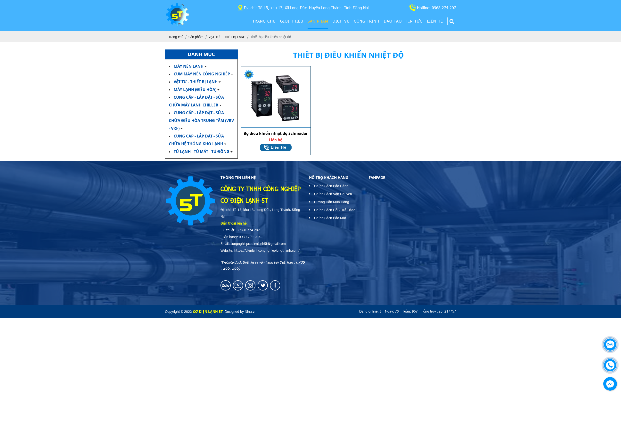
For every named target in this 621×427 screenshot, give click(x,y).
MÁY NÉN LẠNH (189, 66)
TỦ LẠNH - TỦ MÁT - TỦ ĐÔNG (202, 151)
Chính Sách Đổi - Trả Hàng (335, 210)
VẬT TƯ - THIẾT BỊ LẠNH (196, 81)
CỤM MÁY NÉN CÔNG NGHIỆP (202, 74)
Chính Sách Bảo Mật (330, 218)
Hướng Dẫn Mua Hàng (331, 202)
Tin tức (414, 21)
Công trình (366, 21)
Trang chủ (264, 21)
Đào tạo (393, 21)
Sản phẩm (318, 21)
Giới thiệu (291, 21)
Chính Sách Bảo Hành (331, 186)
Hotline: (436, 7)
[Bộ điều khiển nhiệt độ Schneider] (275, 97)
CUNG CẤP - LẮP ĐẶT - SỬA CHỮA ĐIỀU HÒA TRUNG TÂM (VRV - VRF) (201, 120)
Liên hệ (435, 21)
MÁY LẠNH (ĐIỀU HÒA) (195, 89)
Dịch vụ (341, 21)
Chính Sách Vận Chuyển (333, 194)
